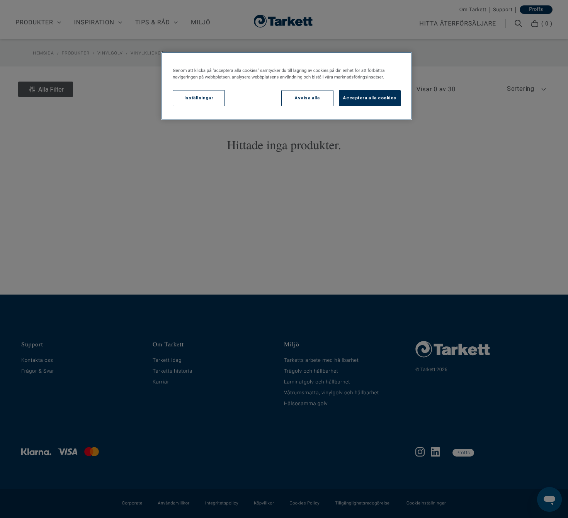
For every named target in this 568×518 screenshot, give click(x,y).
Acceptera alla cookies (369, 98)
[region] (286, 86)
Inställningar (198, 98)
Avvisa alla (307, 98)
